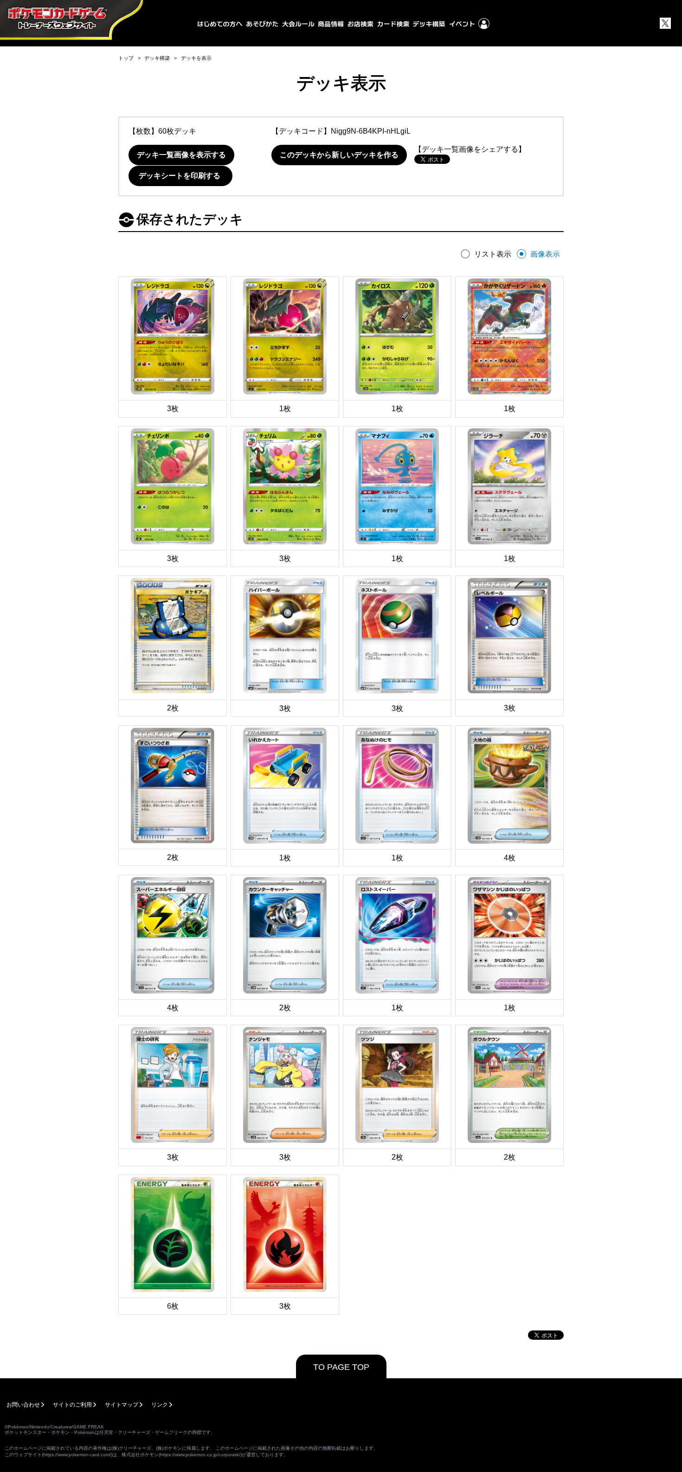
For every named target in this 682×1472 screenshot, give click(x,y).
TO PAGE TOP (341, 1367)
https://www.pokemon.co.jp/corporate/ (200, 1454)
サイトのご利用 (72, 1404)
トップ (126, 58)
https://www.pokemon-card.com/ (77, 1454)
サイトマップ (121, 1404)
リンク (159, 1404)
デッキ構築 (157, 58)
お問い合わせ (23, 1404)
